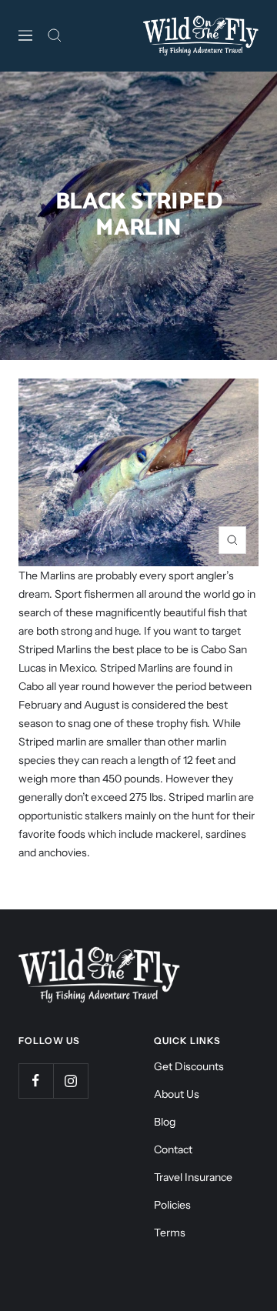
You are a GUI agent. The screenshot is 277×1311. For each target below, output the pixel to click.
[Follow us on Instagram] (70, 1080)
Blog (164, 1122)
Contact (173, 1149)
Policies (172, 1205)
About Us (176, 1094)
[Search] (55, 35)
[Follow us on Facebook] (35, 1080)
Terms (169, 1232)
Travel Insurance (193, 1177)
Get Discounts (189, 1066)
